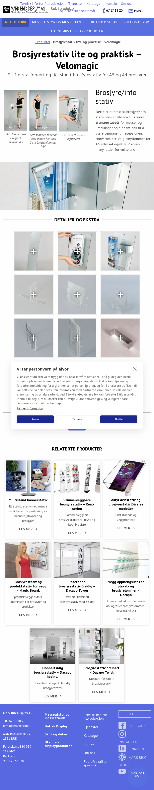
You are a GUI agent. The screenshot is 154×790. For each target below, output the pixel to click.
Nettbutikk (15, 22)
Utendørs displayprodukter (77, 31)
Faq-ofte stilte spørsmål (76, 10)
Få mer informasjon (30, 408)
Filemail (128, 714)
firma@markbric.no (16, 726)
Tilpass (77, 419)
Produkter (42, 42)
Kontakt (111, 3)
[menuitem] (42, 3)
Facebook (136, 725)
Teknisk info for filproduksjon (42, 3)
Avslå (35, 419)
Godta (119, 419)
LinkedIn (135, 748)
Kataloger (94, 3)
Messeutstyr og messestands (58, 22)
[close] (135, 368)
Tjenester (75, 3)
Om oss (126, 3)
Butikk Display (104, 22)
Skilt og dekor (136, 22)
